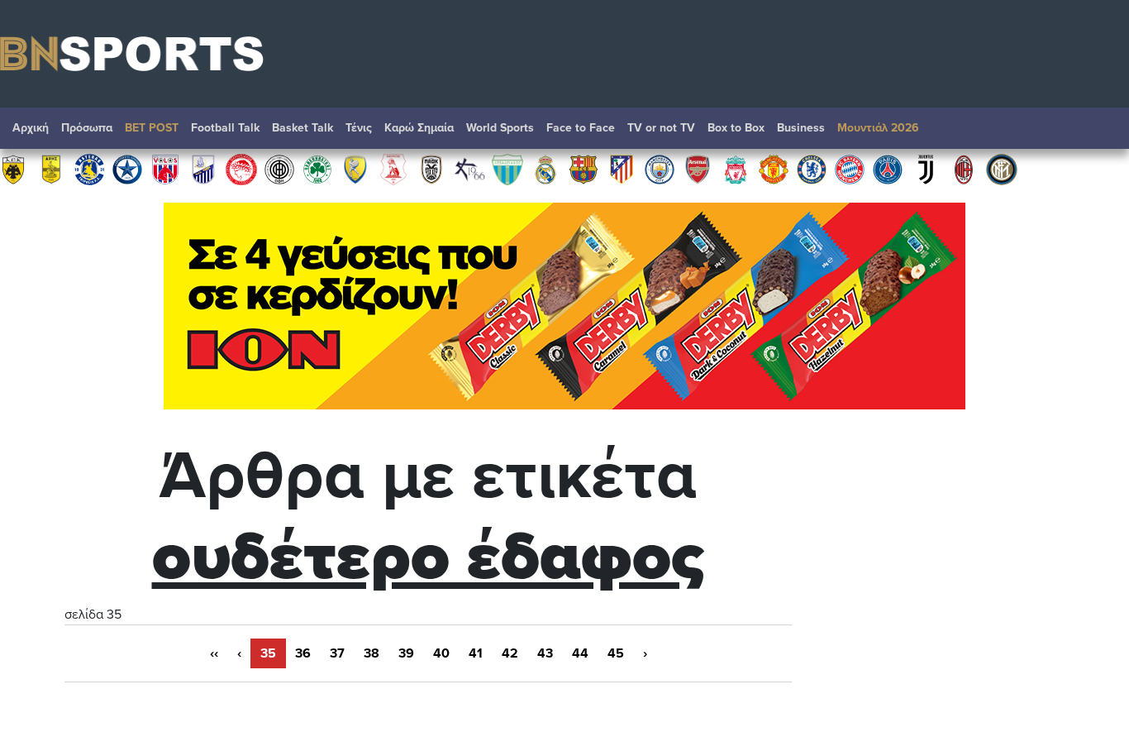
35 (268, 653)
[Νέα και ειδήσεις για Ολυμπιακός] (241, 168)
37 (337, 653)
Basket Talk (302, 128)
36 (303, 653)
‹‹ (214, 653)
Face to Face (580, 128)
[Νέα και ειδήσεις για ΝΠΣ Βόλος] (165, 168)
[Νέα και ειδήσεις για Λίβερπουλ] (735, 168)
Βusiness (801, 128)
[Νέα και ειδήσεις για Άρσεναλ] (697, 168)
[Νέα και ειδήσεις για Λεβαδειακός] (507, 168)
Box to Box (736, 128)
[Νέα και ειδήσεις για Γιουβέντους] (925, 168)
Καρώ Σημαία (419, 128)
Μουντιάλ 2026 (878, 128)
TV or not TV (661, 128)
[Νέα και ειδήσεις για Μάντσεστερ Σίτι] (659, 168)
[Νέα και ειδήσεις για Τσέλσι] (811, 168)
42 (510, 653)
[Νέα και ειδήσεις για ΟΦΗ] (279, 168)
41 (476, 653)
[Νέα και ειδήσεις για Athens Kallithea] (469, 168)
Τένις (358, 128)
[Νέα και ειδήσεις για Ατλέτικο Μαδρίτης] (621, 168)
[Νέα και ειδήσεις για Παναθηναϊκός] (317, 168)
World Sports (500, 128)
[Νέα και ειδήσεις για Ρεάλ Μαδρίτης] (545, 168)
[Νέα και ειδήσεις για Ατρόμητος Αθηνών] (127, 168)
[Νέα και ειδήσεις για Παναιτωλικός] (355, 168)
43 (545, 653)
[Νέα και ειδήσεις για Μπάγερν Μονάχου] (849, 168)
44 (580, 653)
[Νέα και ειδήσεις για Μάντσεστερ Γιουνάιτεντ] (773, 168)
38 (371, 653)
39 (406, 653)
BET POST (152, 128)
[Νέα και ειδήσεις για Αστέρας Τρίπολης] (89, 168)
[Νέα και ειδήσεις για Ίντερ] (1001, 168)
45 (615, 653)
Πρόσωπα (86, 128)
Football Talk (225, 128)
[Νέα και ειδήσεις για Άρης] (51, 168)
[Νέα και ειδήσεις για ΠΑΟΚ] (431, 168)
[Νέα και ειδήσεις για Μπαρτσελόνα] (583, 168)
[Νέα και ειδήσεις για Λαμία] (203, 168)
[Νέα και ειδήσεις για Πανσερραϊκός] (393, 168)
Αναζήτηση (1100, 132)
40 (441, 653)
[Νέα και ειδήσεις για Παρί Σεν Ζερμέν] (887, 168)
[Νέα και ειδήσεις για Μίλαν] (963, 168)
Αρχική (30, 128)
